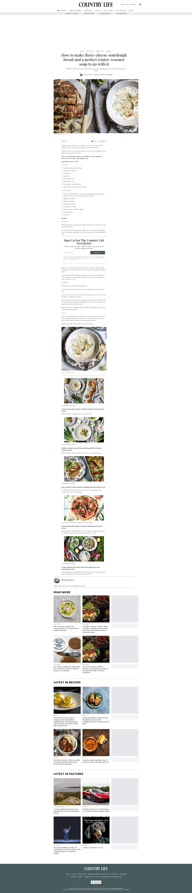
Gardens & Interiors (75, 10)
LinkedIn (87, 877)
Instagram (123, 874)
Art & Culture (109, 10)
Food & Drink (100, 51)
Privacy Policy (106, 874)
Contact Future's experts (79, 874)
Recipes (108, 51)
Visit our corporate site (117, 888)
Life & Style (98, 10)
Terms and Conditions (94, 874)
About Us (68, 874)
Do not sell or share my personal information (108, 877)
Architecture (88, 10)
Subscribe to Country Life (72, 13)
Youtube (79, 877)
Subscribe (133, 4)
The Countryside (121, 10)
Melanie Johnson (89, 74)
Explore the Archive (89, 13)
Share (65, 141)
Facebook (73, 877)
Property (63, 10)
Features (110, 74)
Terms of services (78, 256)
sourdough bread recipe (93, 194)
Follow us (95, 141)
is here (102, 194)
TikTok (92, 877)
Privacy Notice (99, 256)
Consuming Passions (105, 13)
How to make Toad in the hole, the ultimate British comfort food (83, 487)
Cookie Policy (115, 874)
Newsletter (103, 141)
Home (82, 51)
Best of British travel (121, 13)
